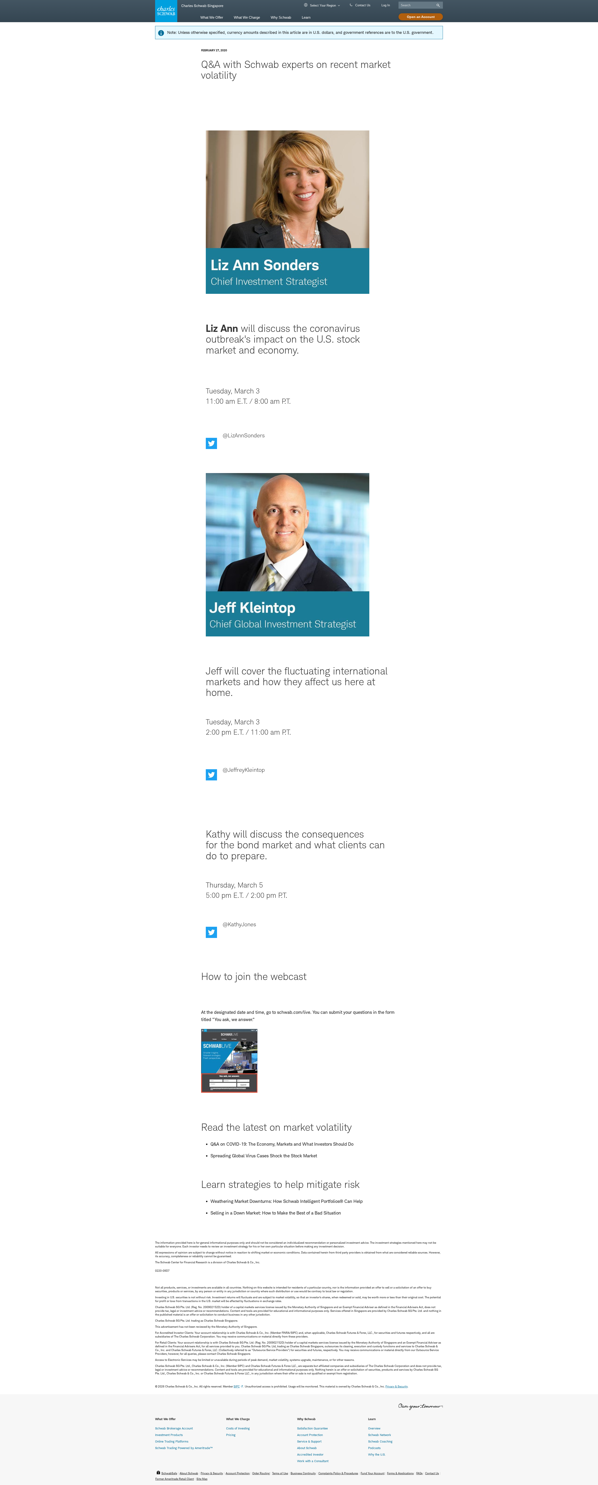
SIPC (237, 1386)
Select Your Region (322, 5)
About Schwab (307, 1448)
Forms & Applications (400, 1473)
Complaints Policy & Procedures (338, 1473)
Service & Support (309, 1441)
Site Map (201, 1479)
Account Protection (310, 1435)
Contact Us (362, 5)
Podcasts (374, 1448)
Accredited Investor (310, 1454)
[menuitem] (211, 17)
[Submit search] (438, 5)
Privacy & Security (212, 1473)
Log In (385, 5)
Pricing (230, 1435)
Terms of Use (280, 1473)
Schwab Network (379, 1435)
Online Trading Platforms (171, 1441)
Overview (374, 1428)
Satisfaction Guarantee (312, 1428)
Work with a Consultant (312, 1461)
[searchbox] (421, 5)
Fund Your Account (372, 1473)
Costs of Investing (238, 1428)
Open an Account (421, 17)
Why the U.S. (376, 1454)
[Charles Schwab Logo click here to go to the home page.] (165, 11)
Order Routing (261, 1473)
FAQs (419, 1473)
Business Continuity (303, 1473)
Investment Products (169, 1435)
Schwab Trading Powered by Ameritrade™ (184, 1448)
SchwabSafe (169, 1473)
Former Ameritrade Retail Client (174, 1479)
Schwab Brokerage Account (174, 1428)
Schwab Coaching (380, 1441)
